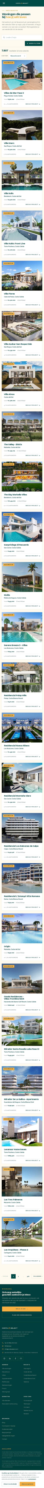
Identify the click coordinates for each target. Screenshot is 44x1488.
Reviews (26, 1413)
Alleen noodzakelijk (10, 1484)
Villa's (4, 1375)
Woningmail (6, 1392)
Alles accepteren (27, 1484)
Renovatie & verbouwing (9, 1404)
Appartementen (7, 1378)
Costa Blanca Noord (30, 1375)
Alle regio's (27, 1368)
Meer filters (34, 43)
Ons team (27, 1407)
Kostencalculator (7, 1429)
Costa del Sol (28, 1372)
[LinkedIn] (10, 1358)
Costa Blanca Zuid (29, 1378)
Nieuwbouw (6, 1372)
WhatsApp (8, 1346)
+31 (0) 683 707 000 (11, 1343)
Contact (4, 1439)
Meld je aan (22, 1309)
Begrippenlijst (6, 1432)
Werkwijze (27, 1404)
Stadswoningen (7, 1385)
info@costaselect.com (11, 1349)
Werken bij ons (28, 1410)
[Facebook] (15, 1358)
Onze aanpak (28, 1400)
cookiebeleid (32, 1479)
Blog (3, 1422)
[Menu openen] (4, 3)
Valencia (26, 1382)
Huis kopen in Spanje (8, 1426)
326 (28, 1276)
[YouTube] (21, 1358)
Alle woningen (6, 1368)
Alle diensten (6, 1400)
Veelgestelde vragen (8, 1435)
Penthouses (5, 1382)
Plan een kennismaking (22, 1315)
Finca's (4, 1388)
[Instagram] (4, 1358)
